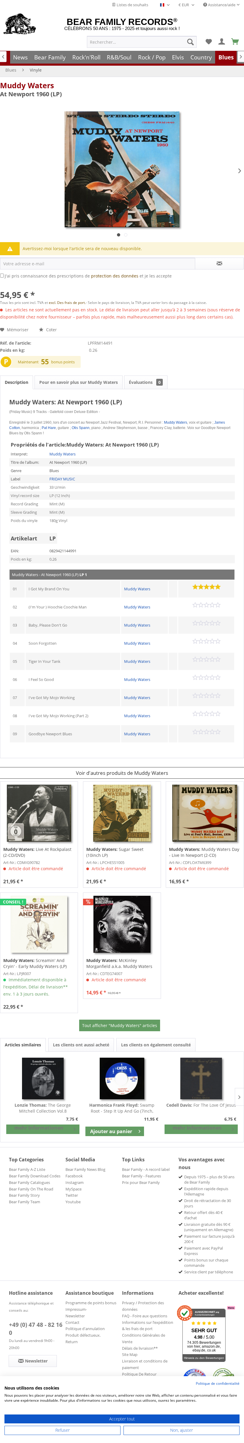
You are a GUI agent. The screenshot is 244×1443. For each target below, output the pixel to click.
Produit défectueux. (83, 1335)
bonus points (63, 362)
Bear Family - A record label (146, 1169)
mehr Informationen (38, 1128)
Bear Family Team (24, 1201)
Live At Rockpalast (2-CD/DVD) (37, 852)
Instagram (74, 1182)
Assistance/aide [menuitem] (221, 4)
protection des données (114, 276)
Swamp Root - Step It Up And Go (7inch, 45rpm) (121, 1108)
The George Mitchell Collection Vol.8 (43, 1108)
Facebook (74, 1176)
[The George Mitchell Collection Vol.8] (42, 1078)
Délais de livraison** (140, 1348)
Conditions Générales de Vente (143, 1338)
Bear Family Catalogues (29, 1182)
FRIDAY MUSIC (62, 479)
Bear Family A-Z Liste (27, 1169)
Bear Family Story (24, 1195)
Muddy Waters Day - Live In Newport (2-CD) (204, 852)
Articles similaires (23, 1045)
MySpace (73, 1189)
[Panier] (235, 42)
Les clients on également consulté (156, 1045)
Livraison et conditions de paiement (145, 1364)
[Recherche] (190, 42)
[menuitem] (142, 42)
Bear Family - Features (141, 1176)
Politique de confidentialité (218, 1383)
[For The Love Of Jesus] (201, 1078)
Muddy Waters (27, 85)
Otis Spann (81, 428)
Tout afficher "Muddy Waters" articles (119, 1025)
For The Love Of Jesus (201, 1105)
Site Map (129, 1354)
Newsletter (75, 1316)
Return (71, 1341)
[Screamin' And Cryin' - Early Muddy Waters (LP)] (39, 924)
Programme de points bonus (90, 1302)
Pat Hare (49, 428)
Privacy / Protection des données (143, 1306)
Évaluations (145, 382)
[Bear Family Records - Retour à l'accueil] (20, 24)
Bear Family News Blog (85, 1169)
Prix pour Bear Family (141, 1182)
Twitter (71, 1195)
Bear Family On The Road (31, 1189)
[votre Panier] (222, 42)
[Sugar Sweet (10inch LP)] (122, 813)
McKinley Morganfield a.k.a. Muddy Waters (119, 963)
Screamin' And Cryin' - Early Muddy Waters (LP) (35, 963)
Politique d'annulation (85, 1328)
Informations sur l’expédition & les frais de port (147, 1326)
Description (16, 382)
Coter (51, 329)
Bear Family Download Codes (34, 1176)
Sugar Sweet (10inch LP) (114, 852)
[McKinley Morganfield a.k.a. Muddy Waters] (122, 924)
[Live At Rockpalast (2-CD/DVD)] (39, 813)
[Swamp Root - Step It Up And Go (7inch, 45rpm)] (122, 1078)
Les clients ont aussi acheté (81, 1045)
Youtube (73, 1201)
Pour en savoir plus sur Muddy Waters (78, 382)
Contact (72, 1322)
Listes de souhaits (132, 4)
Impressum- (76, 1309)
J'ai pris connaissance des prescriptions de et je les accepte (88, 276)
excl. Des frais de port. (67, 302)
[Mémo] (209, 42)
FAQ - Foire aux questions (144, 1316)
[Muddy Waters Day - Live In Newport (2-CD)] (204, 813)
